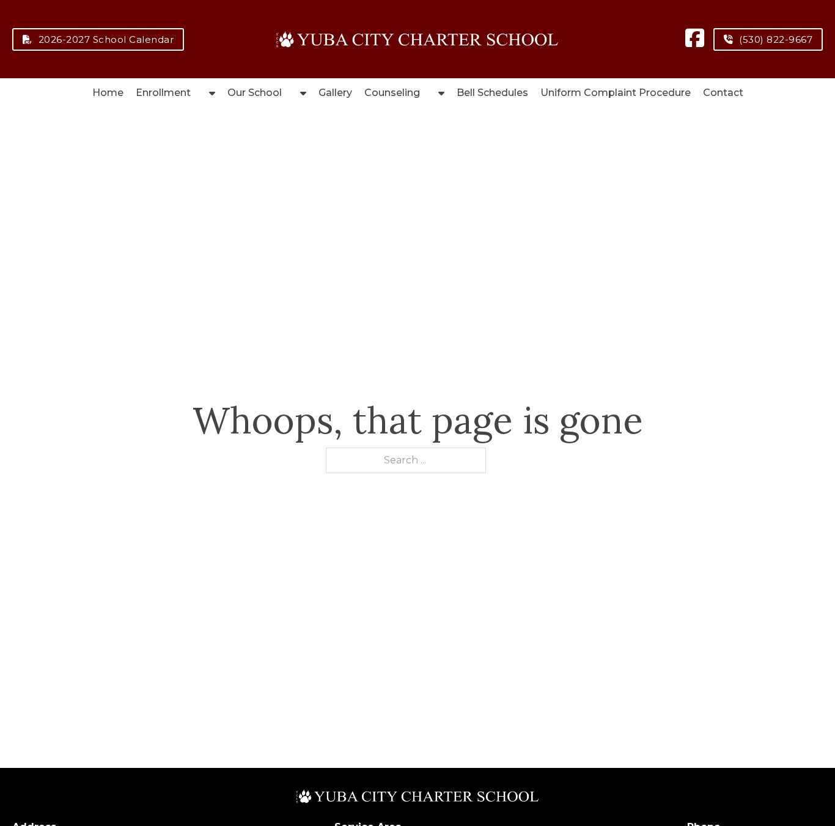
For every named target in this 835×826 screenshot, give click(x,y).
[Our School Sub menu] (303, 93)
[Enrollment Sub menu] (212, 93)
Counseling (392, 92)
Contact (723, 92)
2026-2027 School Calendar (106, 39)
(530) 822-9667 (775, 39)
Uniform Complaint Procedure (615, 92)
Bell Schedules (492, 92)
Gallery (335, 92)
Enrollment (163, 92)
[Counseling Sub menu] (441, 93)
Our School (254, 92)
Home (107, 92)
